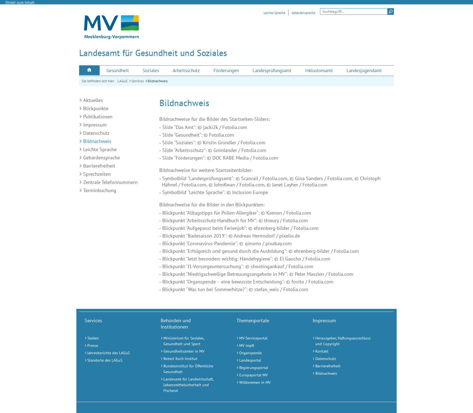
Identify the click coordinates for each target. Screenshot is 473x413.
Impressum (95, 125)
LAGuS (122, 81)
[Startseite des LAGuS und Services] (111, 37)
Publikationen (98, 116)
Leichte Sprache (274, 13)
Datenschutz (96, 133)
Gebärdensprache (303, 13)
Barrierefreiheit (99, 166)
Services (137, 81)
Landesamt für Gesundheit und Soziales (153, 52)
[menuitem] (89, 70)
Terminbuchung (99, 190)
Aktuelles (93, 100)
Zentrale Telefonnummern (110, 182)
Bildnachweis (158, 81)
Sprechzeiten (97, 174)
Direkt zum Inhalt (19, 2)
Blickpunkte (95, 108)
